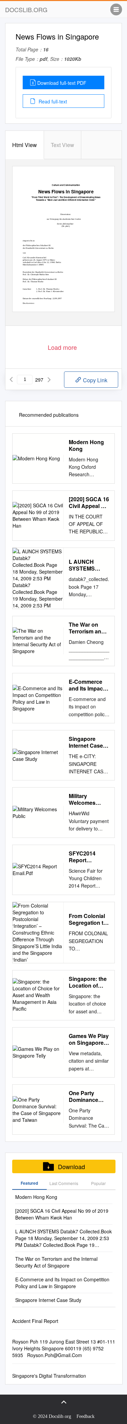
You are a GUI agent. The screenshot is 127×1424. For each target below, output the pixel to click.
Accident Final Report (35, 1321)
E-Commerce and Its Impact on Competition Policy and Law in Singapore (88, 685)
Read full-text (52, 101)
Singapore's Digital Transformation (49, 1375)
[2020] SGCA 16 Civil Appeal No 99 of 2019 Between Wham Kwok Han (89, 502)
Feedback (85, 1416)
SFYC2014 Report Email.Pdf (82, 857)
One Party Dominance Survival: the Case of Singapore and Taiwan (88, 1096)
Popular (98, 1183)
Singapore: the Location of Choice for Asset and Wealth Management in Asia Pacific (88, 982)
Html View (24, 145)
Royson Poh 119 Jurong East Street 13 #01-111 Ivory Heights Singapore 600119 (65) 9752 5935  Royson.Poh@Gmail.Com (63, 1348)
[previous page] (11, 379)
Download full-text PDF (61, 82)
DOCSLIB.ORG (26, 9)
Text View (62, 145)
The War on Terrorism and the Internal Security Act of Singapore (88, 628)
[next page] (49, 379)
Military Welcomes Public (82, 799)
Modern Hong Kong (86, 445)
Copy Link (94, 380)
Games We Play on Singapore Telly (89, 1039)
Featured (29, 1183)
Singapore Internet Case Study (86, 742)
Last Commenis (63, 1183)
